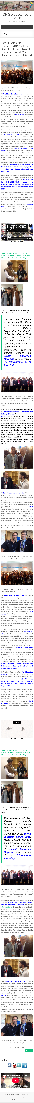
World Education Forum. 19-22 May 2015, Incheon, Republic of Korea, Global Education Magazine (16, 255)
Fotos (30, 1096)
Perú (26, 1096)
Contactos (14, 1099)
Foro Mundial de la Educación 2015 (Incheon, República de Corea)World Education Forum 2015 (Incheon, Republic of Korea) (16, 49)
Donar (20, 1099)
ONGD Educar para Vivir (17, 16)
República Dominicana (13, 1096)
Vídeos (28, 1098)
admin (6, 1048)
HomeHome (7, 1094)
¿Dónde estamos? (26, 1094)
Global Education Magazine (21, 258)
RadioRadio (7, 1098)
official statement (7, 907)
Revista (23, 1098)
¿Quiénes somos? (15, 1094)
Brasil (22, 1096)
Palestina (5, 1096)
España (13, 1098)
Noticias (25, 1048)
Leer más (29, 1050)
